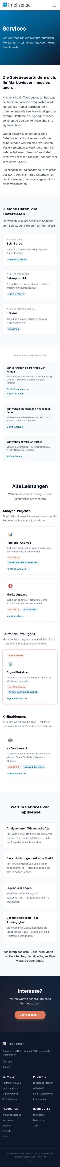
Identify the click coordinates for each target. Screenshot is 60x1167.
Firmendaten (39, 1099)
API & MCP (38, 1088)
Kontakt (6, 1067)
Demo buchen (28, 1015)
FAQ (5, 1136)
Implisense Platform (43, 1082)
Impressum (38, 1114)
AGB (35, 1125)
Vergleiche (8, 1120)
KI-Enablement (10, 1099)
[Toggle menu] (54, 5)
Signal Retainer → (16, 393)
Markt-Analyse (10, 1088)
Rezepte (7, 1131)
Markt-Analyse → (16, 426)
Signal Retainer (10, 1093)
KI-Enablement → (16, 456)
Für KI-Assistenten (43, 1093)
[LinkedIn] (30, 1161)
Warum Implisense (12, 1114)
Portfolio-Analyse (12, 1082)
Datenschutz (40, 1120)
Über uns (7, 1061)
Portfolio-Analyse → (18, 389)
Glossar (7, 1125)
